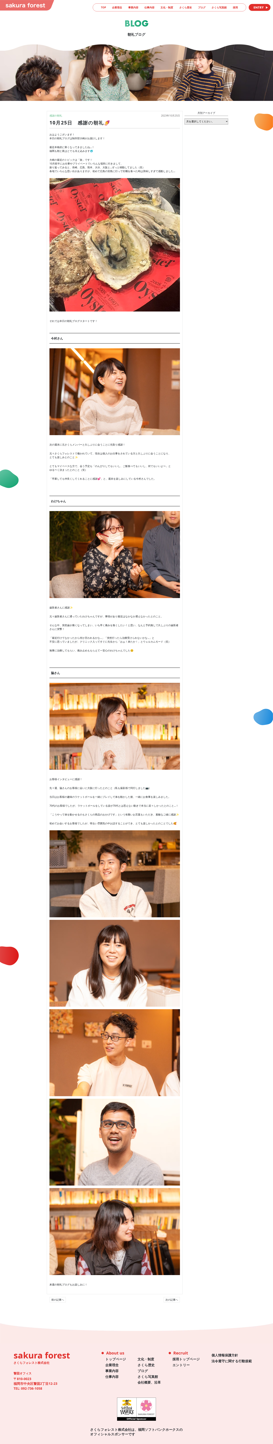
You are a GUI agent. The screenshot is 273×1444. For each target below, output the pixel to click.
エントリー (181, 1365)
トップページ (115, 1359)
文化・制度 (167, 7)
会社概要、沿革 (149, 1382)
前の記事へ (57, 1299)
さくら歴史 (185, 7)
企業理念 (117, 7)
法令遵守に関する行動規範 (232, 1361)
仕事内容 (149, 7)
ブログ (202, 7)
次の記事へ (171, 1299)
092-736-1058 (31, 1388)
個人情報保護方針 (225, 1355)
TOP (103, 7)
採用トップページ (186, 1359)
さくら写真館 (219, 7)
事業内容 (133, 7)
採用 (235, 7)
